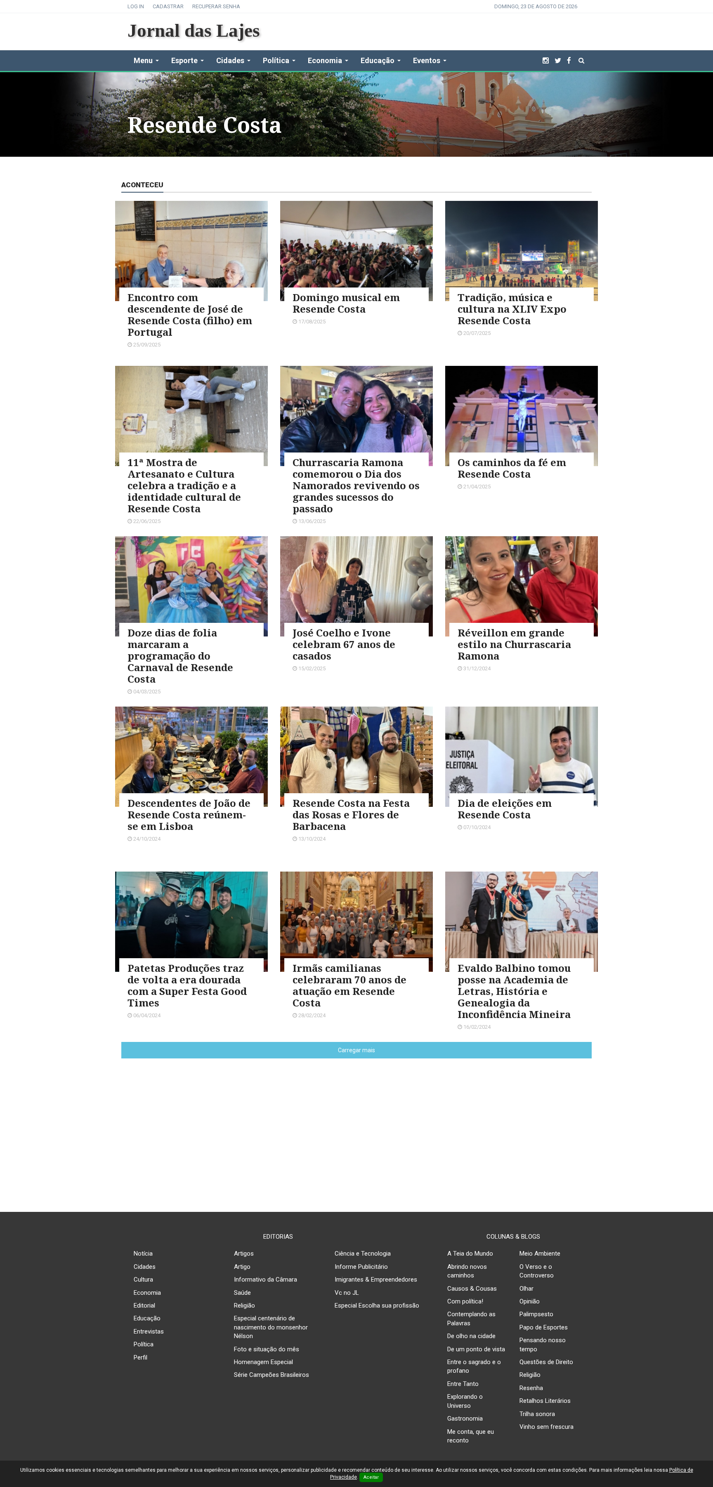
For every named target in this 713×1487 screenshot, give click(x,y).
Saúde (242, 1292)
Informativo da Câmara (265, 1279)
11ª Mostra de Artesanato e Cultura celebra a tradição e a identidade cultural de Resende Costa (184, 485)
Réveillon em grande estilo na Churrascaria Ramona (514, 644)
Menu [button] (143, 60)
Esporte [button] (184, 60)
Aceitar (371, 1477)
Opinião (529, 1301)
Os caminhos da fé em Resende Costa (512, 468)
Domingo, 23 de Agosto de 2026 (535, 6)
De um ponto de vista (476, 1349)
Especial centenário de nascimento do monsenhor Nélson (271, 1327)
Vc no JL (347, 1292)
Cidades (145, 1266)
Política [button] (276, 60)
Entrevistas (149, 1331)
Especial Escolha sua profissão (377, 1305)
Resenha (531, 1388)
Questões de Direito (546, 1362)
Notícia (143, 1253)
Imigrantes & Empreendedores (376, 1279)
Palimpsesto (536, 1314)
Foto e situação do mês (266, 1349)
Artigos (244, 1253)
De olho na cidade (471, 1336)
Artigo (242, 1266)
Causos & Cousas (472, 1288)
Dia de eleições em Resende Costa (505, 808)
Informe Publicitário (361, 1266)
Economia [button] (325, 60)
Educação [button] (377, 60)
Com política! (465, 1301)
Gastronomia (465, 1418)
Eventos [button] (426, 60)
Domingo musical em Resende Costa (346, 303)
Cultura (143, 1279)
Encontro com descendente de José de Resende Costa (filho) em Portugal (189, 314)
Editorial (144, 1305)
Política (143, 1344)
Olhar (526, 1288)
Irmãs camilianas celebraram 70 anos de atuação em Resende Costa (349, 985)
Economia (147, 1292)
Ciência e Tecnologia (363, 1253)
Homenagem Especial (263, 1362)
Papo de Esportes (543, 1327)
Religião (244, 1305)
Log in (135, 6)
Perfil (140, 1357)
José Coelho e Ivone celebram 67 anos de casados (344, 644)
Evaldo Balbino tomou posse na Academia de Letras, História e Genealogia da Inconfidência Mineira (514, 991)
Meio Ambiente (539, 1253)
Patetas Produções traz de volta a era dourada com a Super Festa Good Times (187, 985)
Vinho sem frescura (546, 1426)
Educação (147, 1318)
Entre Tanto (463, 1384)
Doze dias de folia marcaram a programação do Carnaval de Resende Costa (180, 656)
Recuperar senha (216, 6)
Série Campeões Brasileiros (271, 1375)
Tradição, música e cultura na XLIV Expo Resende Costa (512, 308)
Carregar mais (356, 1050)
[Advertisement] (356, 1128)
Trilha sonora (537, 1414)
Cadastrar (168, 6)
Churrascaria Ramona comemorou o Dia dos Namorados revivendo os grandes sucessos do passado (356, 485)
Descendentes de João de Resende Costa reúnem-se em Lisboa (188, 814)
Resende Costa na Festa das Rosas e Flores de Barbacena (351, 814)
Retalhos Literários (545, 1401)
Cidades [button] (230, 60)
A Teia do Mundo (470, 1253)
